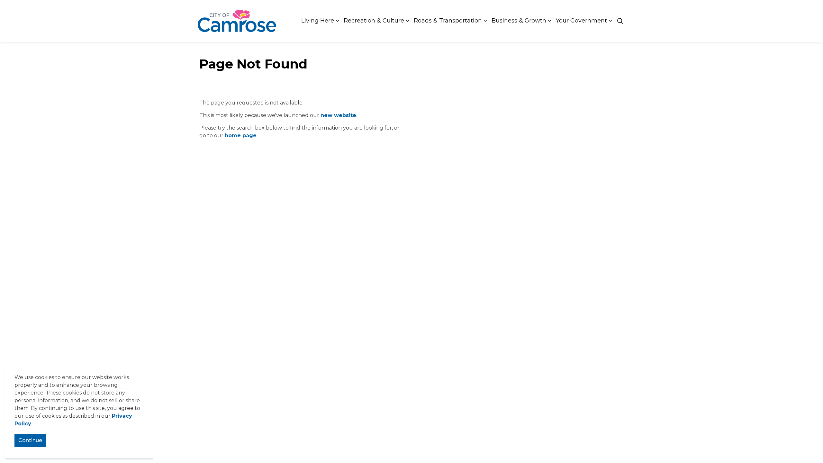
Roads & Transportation (448, 20)
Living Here (317, 20)
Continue (30, 440)
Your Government (581, 20)
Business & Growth (519, 20)
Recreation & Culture (374, 20)
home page (241, 135)
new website (338, 115)
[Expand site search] (620, 21)
